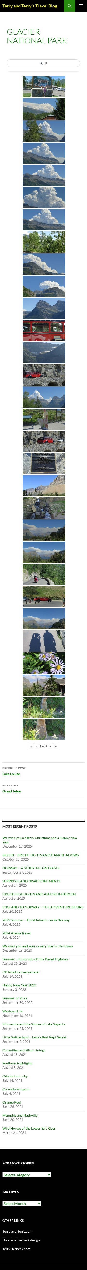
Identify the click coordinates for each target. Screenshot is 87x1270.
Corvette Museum (15, 1089)
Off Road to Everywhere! (21, 972)
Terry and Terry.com (17, 1231)
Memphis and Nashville (19, 1115)
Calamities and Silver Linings (23, 1050)
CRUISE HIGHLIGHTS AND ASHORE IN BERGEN (39, 894)
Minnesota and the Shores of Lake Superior (34, 1024)
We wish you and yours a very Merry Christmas (37, 946)
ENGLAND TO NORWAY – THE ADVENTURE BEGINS (42, 907)
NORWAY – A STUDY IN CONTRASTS (30, 868)
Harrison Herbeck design (21, 1240)
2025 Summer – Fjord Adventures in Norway (36, 920)
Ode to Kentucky (15, 1076)
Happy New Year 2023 (19, 985)
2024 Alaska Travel (16, 933)
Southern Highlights (17, 1063)
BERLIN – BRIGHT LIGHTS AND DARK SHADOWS (40, 855)
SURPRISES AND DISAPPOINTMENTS (31, 881)
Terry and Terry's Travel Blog (29, 5)
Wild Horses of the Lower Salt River (29, 1128)
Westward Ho (12, 1011)
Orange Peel (11, 1102)
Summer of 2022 (14, 998)
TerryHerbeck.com (16, 1249)
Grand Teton (11, 788)
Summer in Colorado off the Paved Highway (35, 959)
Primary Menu (81, 6)
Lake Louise (14, 771)
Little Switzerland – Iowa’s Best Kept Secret (34, 1037)
